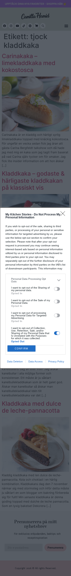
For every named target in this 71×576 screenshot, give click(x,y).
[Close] (63, 214)
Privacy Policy (56, 361)
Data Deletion (15, 361)
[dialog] (35, 288)
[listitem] (35, 280)
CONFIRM (21, 348)
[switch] (57, 289)
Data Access (35, 361)
